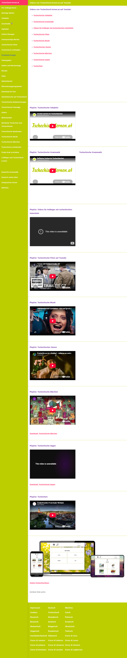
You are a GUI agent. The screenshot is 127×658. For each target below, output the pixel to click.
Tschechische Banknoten (11, 131)
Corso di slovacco (56, 645)
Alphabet (5, 29)
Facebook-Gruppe (8, 55)
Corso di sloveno (72, 645)
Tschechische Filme (9, 45)
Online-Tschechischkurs (39, 583)
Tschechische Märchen (10, 142)
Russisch (34, 617)
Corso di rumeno (37, 640)
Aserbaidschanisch (38, 636)
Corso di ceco (71, 636)
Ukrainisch (69, 626)
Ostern (4, 112)
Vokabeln (5, 18)
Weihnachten (6, 118)
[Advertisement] (77, 87)
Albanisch (52, 636)
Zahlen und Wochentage (11, 65)
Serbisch (52, 622)
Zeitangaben (6, 60)
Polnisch (69, 617)
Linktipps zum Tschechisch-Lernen (12, 159)
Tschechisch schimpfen (10, 50)
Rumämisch (53, 631)
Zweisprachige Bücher (10, 39)
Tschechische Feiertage (10, 107)
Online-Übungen (8, 34)
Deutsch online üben (9, 177)
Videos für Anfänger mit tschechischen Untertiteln (53, 28)
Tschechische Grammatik (43, 22)
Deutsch (51, 608)
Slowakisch (53, 617)
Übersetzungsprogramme (11, 86)
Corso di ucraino (55, 650)
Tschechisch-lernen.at (10, 3)
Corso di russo (71, 640)
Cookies (33, 612)
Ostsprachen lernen (9, 182)
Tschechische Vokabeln (42, 15)
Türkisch (69, 631)
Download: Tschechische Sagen (42, 484)
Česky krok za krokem (10, 152)
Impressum (35, 608)
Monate (4, 71)
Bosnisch (34, 622)
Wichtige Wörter (7, 13)
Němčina (4, 188)
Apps (3, 76)
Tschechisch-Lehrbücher (11, 147)
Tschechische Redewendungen (13, 102)
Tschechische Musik (9, 137)
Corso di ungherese (73, 650)
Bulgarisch (53, 626)
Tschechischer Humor (42, 47)
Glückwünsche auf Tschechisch (14, 97)
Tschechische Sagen (41, 60)
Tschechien (38, 66)
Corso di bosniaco (38, 650)
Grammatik (7, 24)
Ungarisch (34, 631)
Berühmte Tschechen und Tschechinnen (11, 124)
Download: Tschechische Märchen (43, 433)
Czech (67, 612)
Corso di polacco (37, 645)
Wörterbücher (6, 81)
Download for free (8, 92)
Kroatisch (69, 622)
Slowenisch (35, 626)
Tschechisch (53, 612)
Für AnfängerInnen (8, 8)
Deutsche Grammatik (9, 172)
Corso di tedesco (55, 640)
